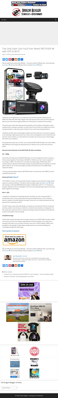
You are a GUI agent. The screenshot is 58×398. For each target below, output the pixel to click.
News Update (8, 272)
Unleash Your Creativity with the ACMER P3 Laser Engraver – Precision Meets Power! (29, 274)
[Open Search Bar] (56, 20)
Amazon (6, 65)
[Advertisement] (29, 32)
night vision (45, 183)
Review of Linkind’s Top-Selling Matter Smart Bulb (19, 276)
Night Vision (13, 177)
